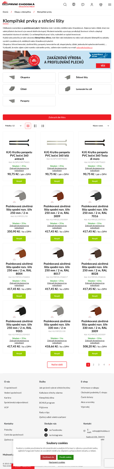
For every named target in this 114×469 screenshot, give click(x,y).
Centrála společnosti (13, 434)
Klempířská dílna (46, 397)
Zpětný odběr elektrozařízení (52, 417)
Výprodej (85, 407)
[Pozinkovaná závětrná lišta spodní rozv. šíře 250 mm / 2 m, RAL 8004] (19, 254)
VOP (6, 407)
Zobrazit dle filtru (57, 117)
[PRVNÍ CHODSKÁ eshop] (17, 4)
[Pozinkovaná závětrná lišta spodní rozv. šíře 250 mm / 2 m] (19, 197)
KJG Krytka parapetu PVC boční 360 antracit (19, 155)
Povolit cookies (65, 457)
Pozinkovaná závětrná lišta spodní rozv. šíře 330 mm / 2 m (57, 324)
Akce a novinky (88, 402)
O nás (7, 382)
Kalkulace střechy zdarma (50, 392)
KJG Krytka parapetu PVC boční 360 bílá (57, 154)
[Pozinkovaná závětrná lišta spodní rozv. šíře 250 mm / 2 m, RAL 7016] (94, 197)
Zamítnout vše (48, 457)
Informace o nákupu (90, 387)
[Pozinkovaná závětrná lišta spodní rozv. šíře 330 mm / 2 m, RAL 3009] (94, 311)
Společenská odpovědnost (16, 402)
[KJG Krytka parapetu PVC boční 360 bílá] (57, 142)
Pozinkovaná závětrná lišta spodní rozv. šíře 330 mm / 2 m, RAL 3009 (94, 326)
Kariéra (7, 397)
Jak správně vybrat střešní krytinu (54, 387)
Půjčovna (43, 407)
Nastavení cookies (57, 462)
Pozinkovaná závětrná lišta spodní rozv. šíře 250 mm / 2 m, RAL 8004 (19, 268)
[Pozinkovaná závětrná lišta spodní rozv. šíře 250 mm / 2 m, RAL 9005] (19, 311)
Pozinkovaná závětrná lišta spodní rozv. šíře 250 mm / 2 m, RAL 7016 (94, 211)
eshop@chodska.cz (84, 47)
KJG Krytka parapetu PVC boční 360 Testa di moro (95, 155)
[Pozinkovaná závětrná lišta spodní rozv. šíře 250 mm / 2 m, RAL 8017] (57, 254)
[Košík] (101, 5)
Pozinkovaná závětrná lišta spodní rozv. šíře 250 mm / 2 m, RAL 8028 (94, 268)
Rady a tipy (44, 412)
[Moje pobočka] (74, 4)
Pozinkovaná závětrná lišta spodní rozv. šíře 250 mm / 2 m (19, 209)
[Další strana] (109, 365)
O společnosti (10, 387)
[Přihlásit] (92, 5)
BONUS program (47, 402)
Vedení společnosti (13, 392)
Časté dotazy (87, 397)
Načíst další (57, 365)
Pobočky (8, 429)
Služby (42, 382)
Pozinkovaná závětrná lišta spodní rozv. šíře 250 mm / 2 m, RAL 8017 (57, 268)
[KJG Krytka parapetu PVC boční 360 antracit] (19, 142)
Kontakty (8, 424)
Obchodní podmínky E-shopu (94, 392)
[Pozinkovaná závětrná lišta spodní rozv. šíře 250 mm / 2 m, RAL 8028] (94, 254)
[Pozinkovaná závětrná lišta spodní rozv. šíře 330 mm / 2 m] (57, 311)
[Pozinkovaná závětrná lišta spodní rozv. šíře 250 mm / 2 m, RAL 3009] (57, 197)
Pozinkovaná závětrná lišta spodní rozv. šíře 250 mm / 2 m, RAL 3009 (57, 211)
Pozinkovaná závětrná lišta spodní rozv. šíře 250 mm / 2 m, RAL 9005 (19, 326)
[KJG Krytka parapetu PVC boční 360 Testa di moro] (94, 142)
